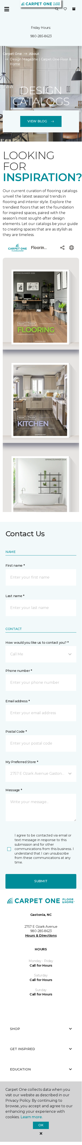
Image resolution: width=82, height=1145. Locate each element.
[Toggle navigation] (7, 9)
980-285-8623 (41, 36)
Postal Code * (16, 731)
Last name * (14, 596)
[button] (56, 9)
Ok (40, 1125)
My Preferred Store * (21, 762)
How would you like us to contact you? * (37, 642)
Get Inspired (22, 1049)
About (34, 54)
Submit (40, 881)
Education (20, 1069)
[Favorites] (65, 9)
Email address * (17, 701)
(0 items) (73, 9)
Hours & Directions (41, 935)
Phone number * (18, 670)
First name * (15, 565)
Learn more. (31, 1117)
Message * (13, 790)
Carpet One (12, 54)
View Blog (37, 121)
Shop (15, 1029)
